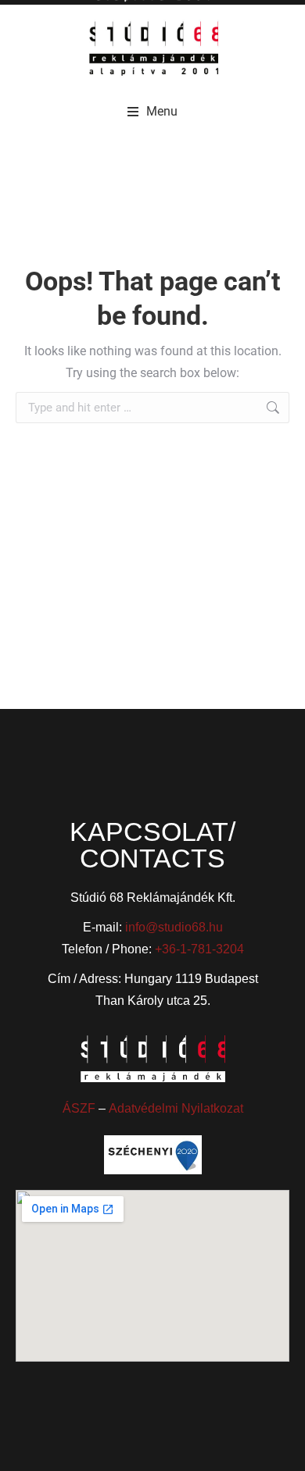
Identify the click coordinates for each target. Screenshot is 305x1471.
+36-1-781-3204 (199, 949)
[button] (152, 112)
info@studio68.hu (174, 927)
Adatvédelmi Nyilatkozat (176, 1108)
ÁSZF (79, 1108)
